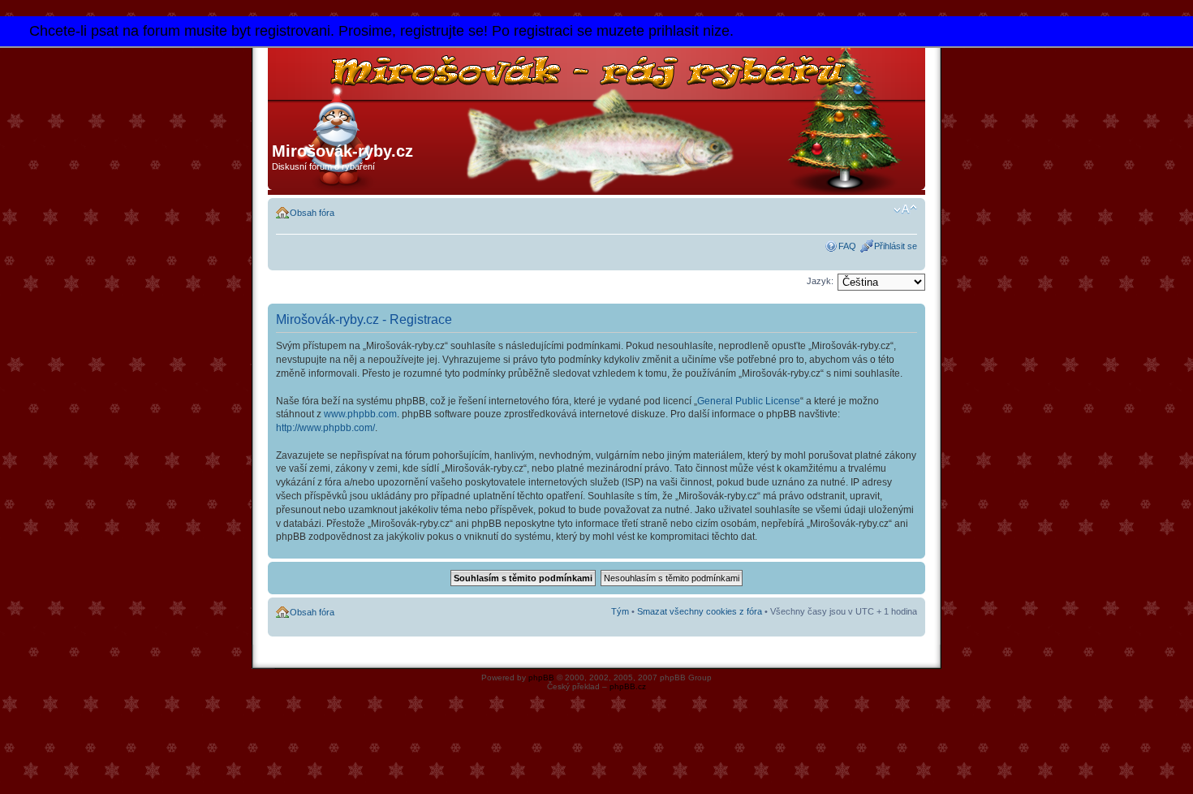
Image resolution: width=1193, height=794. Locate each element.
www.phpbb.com (360, 414)
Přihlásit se (895, 246)
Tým (620, 611)
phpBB (541, 677)
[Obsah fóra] (499, 89)
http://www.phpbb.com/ (325, 428)
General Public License (748, 401)
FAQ (847, 246)
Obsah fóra (312, 213)
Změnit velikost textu (905, 209)
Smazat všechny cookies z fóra (699, 611)
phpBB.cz (627, 686)
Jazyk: (820, 281)
